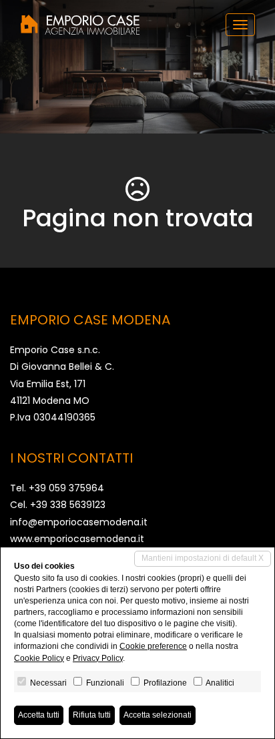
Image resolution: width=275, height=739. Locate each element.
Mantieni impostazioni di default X (203, 558)
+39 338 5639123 (67, 504)
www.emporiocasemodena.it (77, 538)
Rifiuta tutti (92, 715)
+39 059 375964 (66, 488)
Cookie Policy (39, 658)
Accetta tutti (38, 715)
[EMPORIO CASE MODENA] (80, 24)
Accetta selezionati (157, 715)
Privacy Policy (98, 658)
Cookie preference (153, 646)
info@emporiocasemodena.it (79, 522)
